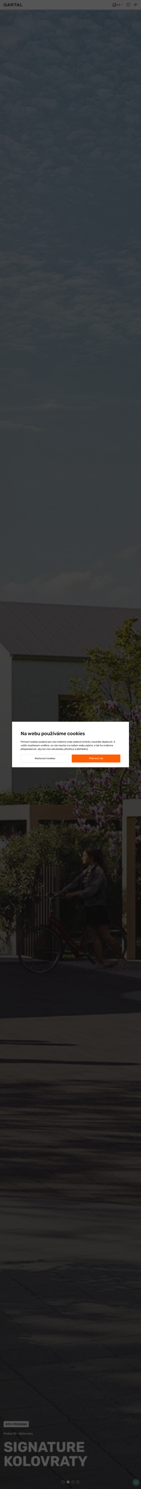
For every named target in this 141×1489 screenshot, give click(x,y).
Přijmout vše (96, 758)
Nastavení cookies (45, 758)
